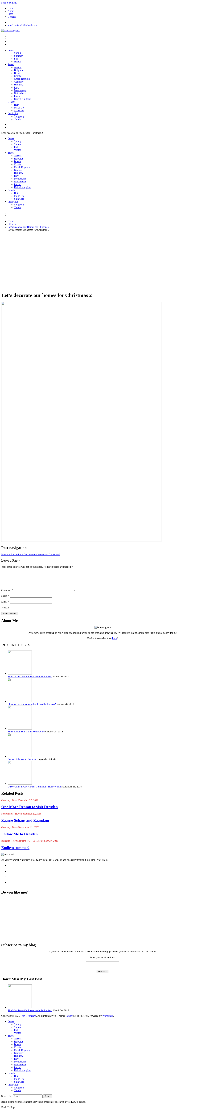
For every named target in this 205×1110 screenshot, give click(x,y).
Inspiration (13, 113)
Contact (12, 16)
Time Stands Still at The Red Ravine (26, 731)
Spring (17, 53)
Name (5, 595)
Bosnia (17, 73)
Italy (16, 87)
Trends (17, 119)
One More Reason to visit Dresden (29, 807)
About (11, 11)
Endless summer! (15, 848)
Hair (16, 104)
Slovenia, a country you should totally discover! (32, 704)
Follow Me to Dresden (19, 834)
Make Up (19, 107)
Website (5, 607)
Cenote (69, 1015)
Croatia (17, 76)
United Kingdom (22, 99)
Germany (19, 81)
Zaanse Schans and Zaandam (22, 759)
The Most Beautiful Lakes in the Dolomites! (30, 676)
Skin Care (19, 110)
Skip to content (8, 2)
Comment (7, 590)
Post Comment (9, 613)
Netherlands (20, 93)
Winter (17, 61)
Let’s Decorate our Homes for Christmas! (30, 554)
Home (11, 8)
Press (10, 13)
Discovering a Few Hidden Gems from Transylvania (34, 786)
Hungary (18, 84)
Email (5, 601)
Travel (11, 64)
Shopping (19, 116)
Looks (11, 50)
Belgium (18, 70)
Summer (18, 55)
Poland (17, 96)
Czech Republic (22, 78)
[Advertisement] (102, 266)
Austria (17, 67)
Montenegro (20, 90)
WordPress (107, 1015)
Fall (16, 58)
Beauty (11, 101)
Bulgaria (5, 840)
